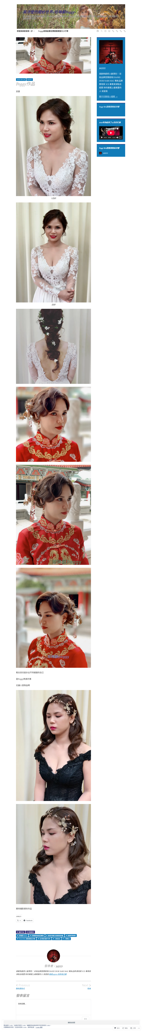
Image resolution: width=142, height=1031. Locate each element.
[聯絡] (124, 30)
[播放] (102, 137)
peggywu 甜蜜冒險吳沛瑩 (27, 939)
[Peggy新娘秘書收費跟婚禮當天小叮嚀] (113, 30)
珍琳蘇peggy (23, 935)
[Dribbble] (105, 30)
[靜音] (117, 137)
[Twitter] (101, 30)
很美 (86, 986)
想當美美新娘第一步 (25, 31)
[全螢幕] (120, 137)
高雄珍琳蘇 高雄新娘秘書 (55, 935)
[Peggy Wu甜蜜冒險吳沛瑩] (97, 30)
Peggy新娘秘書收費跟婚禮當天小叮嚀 (53, 31)
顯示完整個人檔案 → (108, 96)
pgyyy (29, 79)
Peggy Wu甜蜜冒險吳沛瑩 (109, 107)
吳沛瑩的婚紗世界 (45, 939)
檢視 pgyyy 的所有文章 (58, 974)
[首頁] (109, 30)
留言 (85, 1019)
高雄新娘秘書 (72, 935)
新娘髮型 (31, 932)
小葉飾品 (67, 939)
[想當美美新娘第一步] (116, 30)
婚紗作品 (21, 932)
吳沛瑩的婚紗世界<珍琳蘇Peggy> (49, 12)
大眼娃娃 (57, 939)
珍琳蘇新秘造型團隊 (38, 935)
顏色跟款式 (23, 986)
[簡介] (120, 30)
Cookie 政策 (39, 1027)
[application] (111, 133)
